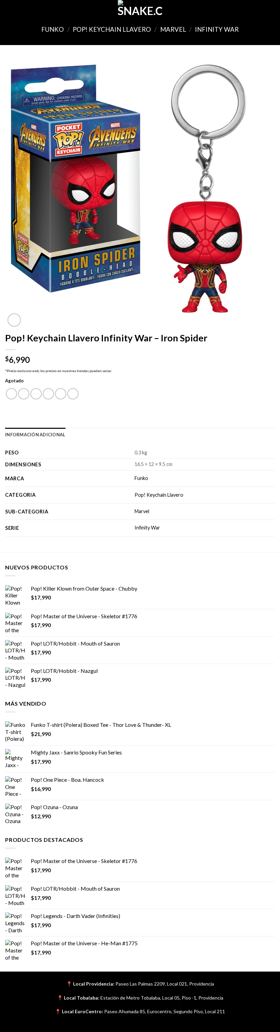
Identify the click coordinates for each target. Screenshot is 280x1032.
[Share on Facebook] (23, 393)
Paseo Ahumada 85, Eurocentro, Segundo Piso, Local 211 (164, 1011)
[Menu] (9, 8)
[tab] (35, 434)
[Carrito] (271, 8)
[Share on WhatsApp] (11, 393)
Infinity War (217, 29)
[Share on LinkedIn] (73, 393)
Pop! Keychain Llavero (112, 29)
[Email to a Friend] (48, 393)
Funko (52, 29)
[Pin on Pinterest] (60, 393)
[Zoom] (14, 320)
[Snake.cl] (140, 8)
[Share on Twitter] (36, 393)
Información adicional (35, 434)
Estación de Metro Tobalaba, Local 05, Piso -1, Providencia (161, 998)
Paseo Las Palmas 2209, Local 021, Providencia (164, 984)
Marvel (173, 29)
